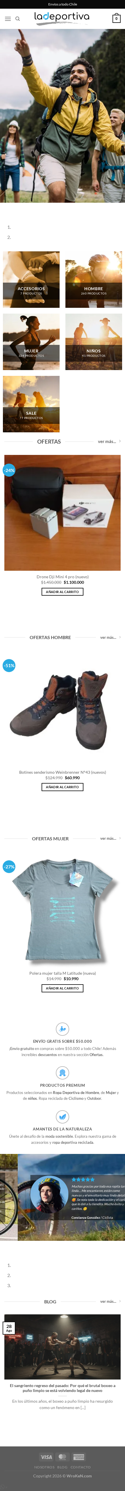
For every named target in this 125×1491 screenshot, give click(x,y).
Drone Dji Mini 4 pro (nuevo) (63, 577)
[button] (7, 19)
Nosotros (44, 1467)
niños (32, 1098)
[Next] (21, 208)
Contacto (81, 1467)
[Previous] (5, 208)
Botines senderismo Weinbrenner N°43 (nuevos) (62, 772)
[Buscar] (17, 18)
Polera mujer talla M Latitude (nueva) (62, 973)
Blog (62, 1467)
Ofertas (96, 1054)
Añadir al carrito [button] (62, 592)
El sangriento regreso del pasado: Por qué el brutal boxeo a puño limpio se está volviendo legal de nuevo (62, 1388)
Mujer (111, 1092)
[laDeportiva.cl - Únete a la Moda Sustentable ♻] (62, 18)
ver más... (107, 441)
